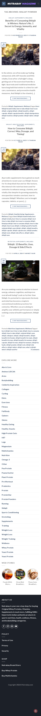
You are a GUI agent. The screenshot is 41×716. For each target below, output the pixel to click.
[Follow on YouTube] (16, 626)
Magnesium (7, 446)
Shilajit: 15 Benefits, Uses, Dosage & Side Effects (20, 245)
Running (5, 504)
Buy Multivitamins (9, 676)
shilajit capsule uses (19, 230)
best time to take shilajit (18, 331)
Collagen (5, 389)
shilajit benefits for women (23, 340)
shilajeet (10, 336)
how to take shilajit (23, 109)
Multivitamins (7, 451)
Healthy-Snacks (8, 429)
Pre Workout (7, 481)
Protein (5, 490)
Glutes (4, 420)
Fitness (5, 407)
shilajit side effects (17, 233)
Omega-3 (6, 459)
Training (5, 526)
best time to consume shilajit (22, 219)
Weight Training (8, 539)
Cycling (5, 393)
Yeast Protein (7, 552)
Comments (35, 349)
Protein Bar (7, 495)
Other (4, 464)
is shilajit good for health (28, 226)
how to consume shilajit (21, 223)
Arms (4, 376)
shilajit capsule (7, 230)
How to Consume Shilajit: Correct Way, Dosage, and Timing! (20, 131)
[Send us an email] (12, 626)
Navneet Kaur (30, 253)
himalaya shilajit (7, 223)
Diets (4, 398)
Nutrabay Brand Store (11, 665)
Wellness (28, 18)
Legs (4, 442)
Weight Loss (7, 530)
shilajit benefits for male (23, 338)
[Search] (38, 3)
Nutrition (11, 241)
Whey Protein (7, 548)
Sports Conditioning (10, 512)
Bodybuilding (7, 380)
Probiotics (6, 486)
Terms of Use (7, 640)
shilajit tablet (28, 116)
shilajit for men (13, 343)
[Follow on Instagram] (8, 626)
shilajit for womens (24, 343)
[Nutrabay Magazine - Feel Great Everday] (22, 4)
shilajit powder (18, 116)
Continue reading (20, 98)
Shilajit (11, 18)
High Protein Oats (9, 433)
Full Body (6, 411)
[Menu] (4, 4)
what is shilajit (31, 347)
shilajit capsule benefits (16, 113)
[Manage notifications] (35, 711)
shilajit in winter (7, 116)
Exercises (6, 402)
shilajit (23, 228)
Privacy (5, 645)
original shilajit (12, 111)
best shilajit (6, 331)
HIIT (3, 437)
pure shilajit (17, 228)
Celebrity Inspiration (10, 385)
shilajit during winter (32, 113)
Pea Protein (7, 468)
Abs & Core (6, 367)
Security (5, 651)
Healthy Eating (18, 124)
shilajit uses (6, 235)
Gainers (5, 415)
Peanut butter (8, 473)
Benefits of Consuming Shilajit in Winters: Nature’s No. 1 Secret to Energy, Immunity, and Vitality (20, 24)
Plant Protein (7, 477)
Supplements (20, 18)
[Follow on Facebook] (4, 626)
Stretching (6, 517)
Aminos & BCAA (8, 371)
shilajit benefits (23, 111)
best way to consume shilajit (25, 221)
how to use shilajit (13, 226)
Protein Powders (9, 499)
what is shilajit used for (9, 349)
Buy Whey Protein (9, 670)
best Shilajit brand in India (23, 216)
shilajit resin (6, 233)
